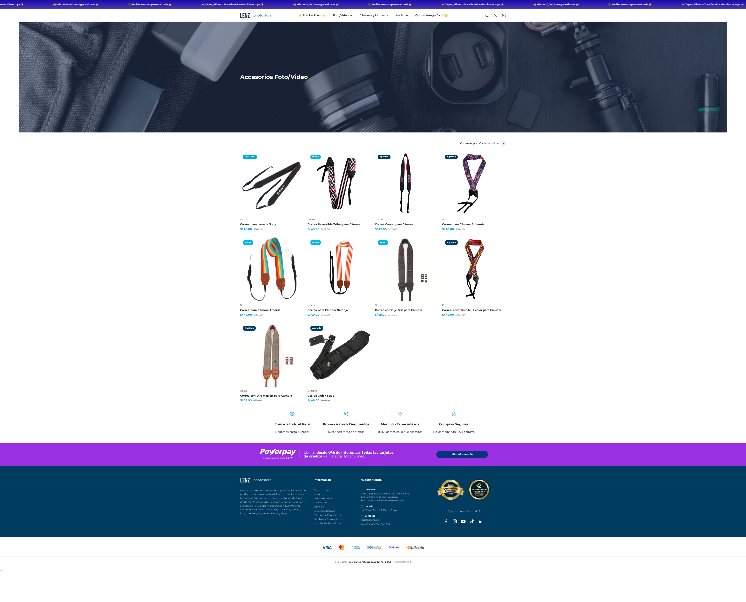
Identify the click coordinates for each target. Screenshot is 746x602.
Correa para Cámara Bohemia (463, 224)
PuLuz (311, 219)
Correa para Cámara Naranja (328, 310)
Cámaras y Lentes (372, 15)
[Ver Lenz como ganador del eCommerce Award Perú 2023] (463, 489)
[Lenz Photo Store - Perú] (274, 480)
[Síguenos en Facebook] (446, 521)
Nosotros (319, 494)
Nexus (243, 219)
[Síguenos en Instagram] (454, 521)
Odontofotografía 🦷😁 (431, 15)
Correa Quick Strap (321, 395)
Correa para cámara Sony (258, 224)
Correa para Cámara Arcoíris (260, 310)
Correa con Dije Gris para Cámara (398, 310)
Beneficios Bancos (324, 510)
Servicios (319, 506)
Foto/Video (341, 15)
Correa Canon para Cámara (394, 224)
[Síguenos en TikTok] (472, 521)
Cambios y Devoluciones (328, 519)
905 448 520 (368, 523)
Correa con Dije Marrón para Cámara (266, 395)
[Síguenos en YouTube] (463, 521)
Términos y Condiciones (328, 514)
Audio (400, 15)
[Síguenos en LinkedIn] (480, 521)
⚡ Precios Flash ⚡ (312, 15)
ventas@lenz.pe (370, 519)
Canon (379, 219)
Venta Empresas (323, 498)
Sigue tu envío (322, 490)
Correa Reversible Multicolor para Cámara (471, 310)
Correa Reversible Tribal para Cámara (334, 224)
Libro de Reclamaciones (328, 523)
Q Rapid (312, 390)
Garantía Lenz (321, 502)
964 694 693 (383, 523)
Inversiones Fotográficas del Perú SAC (369, 562)
